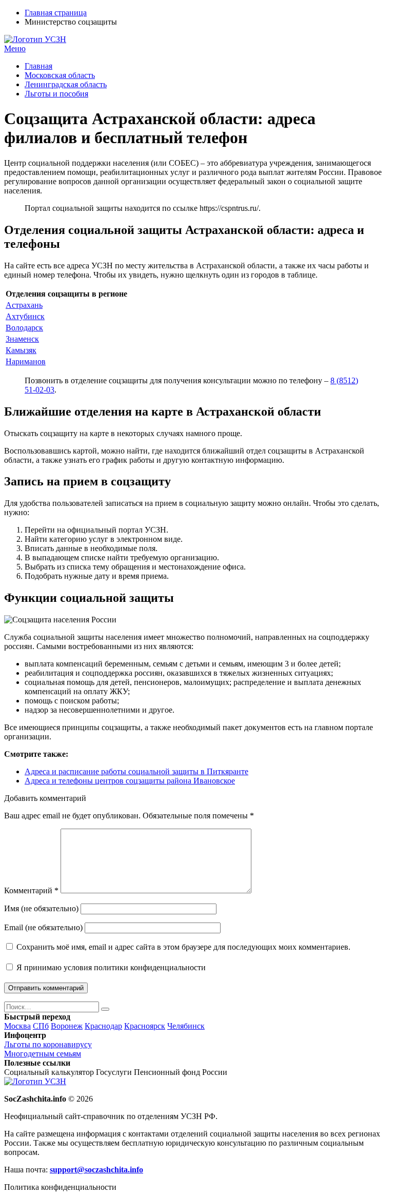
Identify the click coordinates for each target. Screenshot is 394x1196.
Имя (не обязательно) (41, 908)
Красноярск (144, 1026)
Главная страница (56, 12)
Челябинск (186, 1026)
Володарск (24, 327)
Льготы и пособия (56, 93)
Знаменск (22, 339)
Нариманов (26, 361)
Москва (17, 1026)
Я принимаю (110, 967)
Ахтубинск (25, 316)
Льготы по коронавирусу (48, 1044)
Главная (38, 66)
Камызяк (21, 350)
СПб (41, 1026)
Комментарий (31, 890)
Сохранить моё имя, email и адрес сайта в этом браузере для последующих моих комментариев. (183, 947)
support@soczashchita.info (96, 1169)
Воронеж (67, 1026)
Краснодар (103, 1026)
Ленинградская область (66, 84)
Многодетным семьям (42, 1053)
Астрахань (24, 305)
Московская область (60, 75)
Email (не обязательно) (43, 927)
